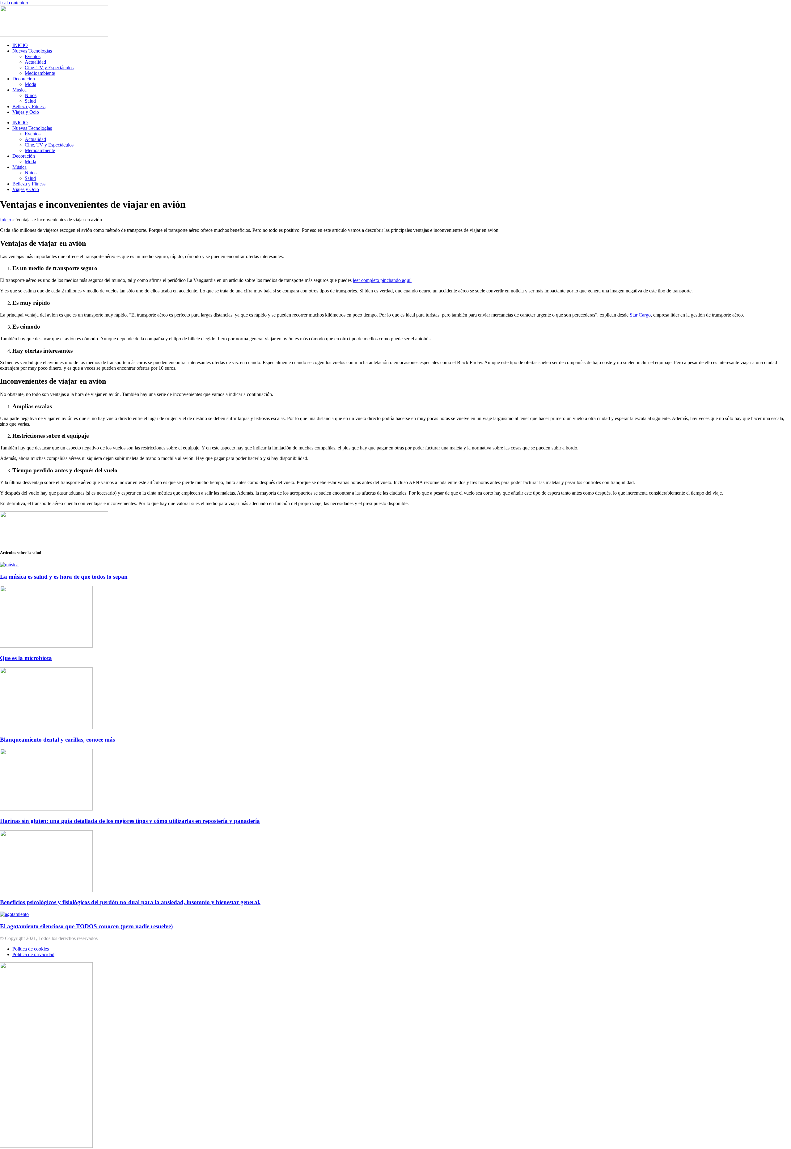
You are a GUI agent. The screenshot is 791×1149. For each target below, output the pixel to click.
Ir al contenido (14, 2)
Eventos (32, 56)
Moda (30, 84)
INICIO (20, 45)
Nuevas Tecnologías (32, 50)
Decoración (23, 78)
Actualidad (35, 62)
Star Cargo (640, 314)
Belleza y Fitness (28, 106)
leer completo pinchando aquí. (382, 280)
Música (19, 89)
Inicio (5, 219)
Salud (30, 101)
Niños (30, 95)
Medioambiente (40, 73)
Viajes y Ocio (25, 112)
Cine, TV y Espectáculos (49, 67)
